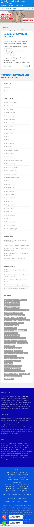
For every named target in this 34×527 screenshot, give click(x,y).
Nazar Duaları (10, 194)
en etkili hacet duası (9, 340)
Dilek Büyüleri (10, 153)
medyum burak (8, 363)
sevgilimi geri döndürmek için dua (13, 376)
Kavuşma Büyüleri (11, 174)
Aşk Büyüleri (9, 106)
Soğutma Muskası (11, 225)
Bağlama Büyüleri (11, 116)
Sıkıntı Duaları (10, 218)
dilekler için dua (22, 330)
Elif (27, 288)
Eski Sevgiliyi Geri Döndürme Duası (13, 348)
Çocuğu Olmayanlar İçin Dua (15, 35)
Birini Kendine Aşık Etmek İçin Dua (13, 317)
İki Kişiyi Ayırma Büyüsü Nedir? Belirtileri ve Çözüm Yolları (16, 254)
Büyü (7, 136)
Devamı (26, 66)
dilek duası (7, 325)
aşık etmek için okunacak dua (12, 307)
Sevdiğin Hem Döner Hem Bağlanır (13, 366)
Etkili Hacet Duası (18, 350)
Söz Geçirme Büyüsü (12, 229)
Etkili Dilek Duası (9, 350)
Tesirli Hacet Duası (9, 378)
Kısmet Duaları (10, 181)
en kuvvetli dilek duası (21, 340)
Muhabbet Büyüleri (11, 191)
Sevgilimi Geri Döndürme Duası (15, 288)
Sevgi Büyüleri (10, 205)
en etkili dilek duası (20, 338)
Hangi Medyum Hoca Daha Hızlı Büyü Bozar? (16, 245)
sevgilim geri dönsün (24, 373)
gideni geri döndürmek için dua (12, 353)
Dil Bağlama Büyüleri (12, 150)
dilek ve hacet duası (9, 338)
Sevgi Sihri (9, 211)
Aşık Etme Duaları (22, 300)
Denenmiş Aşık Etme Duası (22, 320)
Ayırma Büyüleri (10, 112)
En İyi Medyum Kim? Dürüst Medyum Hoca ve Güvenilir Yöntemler (17, 249)
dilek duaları (20, 323)
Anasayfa (6, 27)
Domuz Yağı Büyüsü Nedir (8, 8)
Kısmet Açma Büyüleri (12, 177)
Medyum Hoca (10, 188)
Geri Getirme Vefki (11, 170)
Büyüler (8, 147)
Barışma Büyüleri (11, 126)
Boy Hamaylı (9, 133)
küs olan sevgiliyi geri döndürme (13, 361)
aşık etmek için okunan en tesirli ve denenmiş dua (17, 310)
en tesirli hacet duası (10, 345)
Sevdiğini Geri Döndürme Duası (12, 368)
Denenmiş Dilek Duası (10, 323)
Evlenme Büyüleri (11, 164)
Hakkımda (7, 87)
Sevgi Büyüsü (10, 208)
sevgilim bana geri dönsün (11, 373)
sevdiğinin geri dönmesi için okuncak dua (15, 371)
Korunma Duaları (11, 184)
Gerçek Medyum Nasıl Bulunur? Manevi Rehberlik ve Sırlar (15, 240)
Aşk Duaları (9, 109)
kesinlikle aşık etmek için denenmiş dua (14, 358)
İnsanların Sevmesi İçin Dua (14, 285)
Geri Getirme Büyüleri (12, 167)
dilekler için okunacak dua (11, 333)
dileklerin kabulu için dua (11, 330)
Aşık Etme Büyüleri (11, 102)
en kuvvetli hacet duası (10, 343)
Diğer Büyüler (17, 482)
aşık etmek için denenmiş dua (12, 302)
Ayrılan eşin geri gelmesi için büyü (15, 270)
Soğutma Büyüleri (11, 222)
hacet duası (24, 353)
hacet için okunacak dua (10, 356)
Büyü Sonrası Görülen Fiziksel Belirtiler (15, 258)
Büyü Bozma (10, 140)
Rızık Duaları (9, 201)
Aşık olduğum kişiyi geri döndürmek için (14, 315)
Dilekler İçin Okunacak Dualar (12, 335)
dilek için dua (15, 325)
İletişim (6, 91)
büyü (24, 317)
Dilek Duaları (8, 66)
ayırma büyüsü (27, 505)
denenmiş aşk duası (9, 320)
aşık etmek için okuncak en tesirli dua (14, 312)
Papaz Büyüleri (10, 198)
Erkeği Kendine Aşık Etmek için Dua (16, 280)
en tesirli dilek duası (22, 343)
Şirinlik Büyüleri (10, 215)
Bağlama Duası (10, 119)
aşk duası (14, 300)
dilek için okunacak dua (10, 328)
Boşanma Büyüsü (11, 129)
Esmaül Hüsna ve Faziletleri (14, 160)
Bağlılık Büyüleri (10, 123)
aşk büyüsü (7, 300)
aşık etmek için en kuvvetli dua (12, 305)
